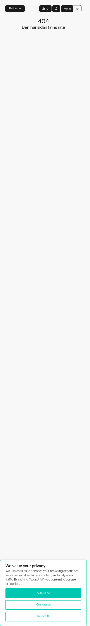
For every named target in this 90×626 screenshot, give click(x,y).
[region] (43, 593)
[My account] (56, 8)
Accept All (43, 593)
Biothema (15, 8)
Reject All (43, 616)
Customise (43, 604)
